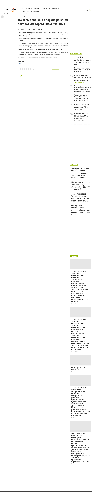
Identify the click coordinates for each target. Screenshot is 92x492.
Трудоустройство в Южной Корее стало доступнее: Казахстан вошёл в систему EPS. (81, 97)
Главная (27, 8)
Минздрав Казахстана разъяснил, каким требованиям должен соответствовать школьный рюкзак (81, 116)
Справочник (46, 8)
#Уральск (20, 63)
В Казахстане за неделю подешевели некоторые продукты (82, 69)
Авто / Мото (36, 11)
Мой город (21, 61)
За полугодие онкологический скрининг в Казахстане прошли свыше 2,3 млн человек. (82, 88)
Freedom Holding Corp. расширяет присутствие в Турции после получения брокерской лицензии (82, 77)
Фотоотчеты (29, 11)
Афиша (56, 8)
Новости (36, 8)
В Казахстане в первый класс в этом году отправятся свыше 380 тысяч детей (81, 106)
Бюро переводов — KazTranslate (78, 369)
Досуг (24, 11)
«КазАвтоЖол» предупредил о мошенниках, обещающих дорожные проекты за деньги (82, 60)
